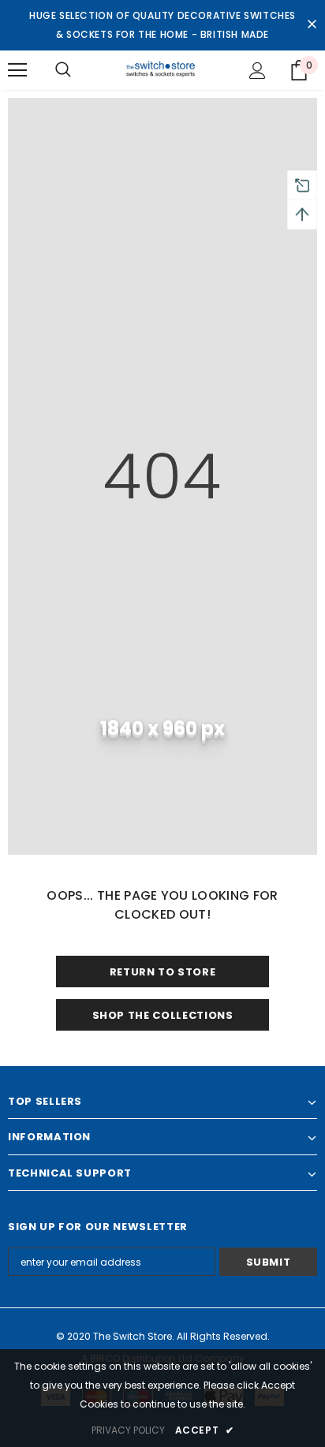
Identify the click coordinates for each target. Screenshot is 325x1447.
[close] (311, 25)
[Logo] (163, 69)
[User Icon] (257, 70)
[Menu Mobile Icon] (17, 70)
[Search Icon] (63, 70)
